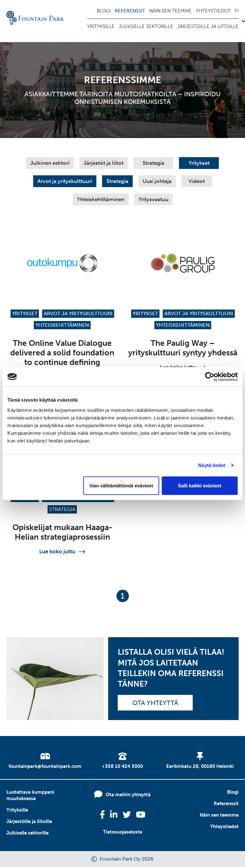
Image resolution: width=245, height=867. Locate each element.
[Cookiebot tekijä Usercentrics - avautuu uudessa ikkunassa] (210, 377)
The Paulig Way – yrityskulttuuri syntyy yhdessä (182, 348)
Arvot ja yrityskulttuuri (64, 181)
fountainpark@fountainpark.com (45, 766)
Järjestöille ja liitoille (208, 26)
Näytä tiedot (211, 465)
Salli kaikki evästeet (199, 485)
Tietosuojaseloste (122, 832)
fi (237, 11)
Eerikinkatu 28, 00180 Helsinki (200, 766)
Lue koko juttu (57, 551)
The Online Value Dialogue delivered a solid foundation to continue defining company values (62, 357)
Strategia (153, 163)
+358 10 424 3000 (122, 766)
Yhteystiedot (213, 11)
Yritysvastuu (153, 199)
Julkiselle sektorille (146, 26)
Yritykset (199, 163)
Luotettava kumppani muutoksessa (30, 795)
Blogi (104, 11)
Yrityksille (101, 26)
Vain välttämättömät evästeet (121, 485)
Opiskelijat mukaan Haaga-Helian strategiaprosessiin (62, 532)
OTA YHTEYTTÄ (155, 703)
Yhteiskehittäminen (100, 199)
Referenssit (130, 11)
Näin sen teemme (170, 11)
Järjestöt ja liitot (103, 163)
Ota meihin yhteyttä (128, 795)
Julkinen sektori (50, 163)
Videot (197, 181)
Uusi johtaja (157, 181)
